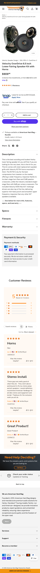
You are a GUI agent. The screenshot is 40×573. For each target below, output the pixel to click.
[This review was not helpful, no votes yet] (30, 361)
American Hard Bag (12, 568)
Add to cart (27, 115)
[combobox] (27, 332)
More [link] (7, 521)
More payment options (20, 126)
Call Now (20, 468)
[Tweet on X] (9, 146)
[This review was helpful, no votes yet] (27, 361)
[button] (20, 571)
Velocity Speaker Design (10, 60)
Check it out (32, 3)
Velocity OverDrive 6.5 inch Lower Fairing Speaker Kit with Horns (18, 17)
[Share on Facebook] (13, 146)
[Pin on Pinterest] (17, 146)
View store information (12, 140)
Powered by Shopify (24, 568)
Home (3, 15)
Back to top (20, 484)
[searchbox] (12, 326)
